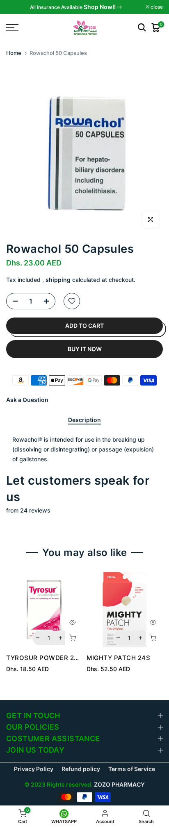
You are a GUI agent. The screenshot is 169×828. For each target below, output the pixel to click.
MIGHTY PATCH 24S (118, 658)
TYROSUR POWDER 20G (44, 658)
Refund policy (81, 768)
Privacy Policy (33, 768)
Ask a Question (27, 399)
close (156, 7)
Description (84, 420)
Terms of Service (131, 768)
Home (13, 53)
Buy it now (85, 348)
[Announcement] (76, 7)
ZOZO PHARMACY (119, 784)
